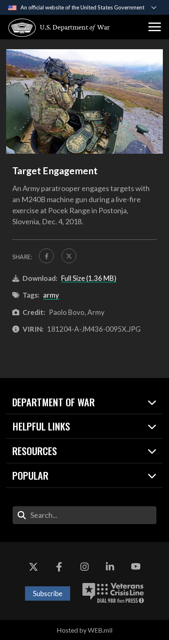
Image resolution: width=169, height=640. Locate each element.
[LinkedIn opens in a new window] (110, 566)
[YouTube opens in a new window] (136, 566)
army (51, 295)
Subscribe (47, 593)
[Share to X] (69, 255)
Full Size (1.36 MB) (88, 278)
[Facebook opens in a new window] (59, 566)
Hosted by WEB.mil (84, 630)
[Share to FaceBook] (46, 255)
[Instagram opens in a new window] (84, 566)
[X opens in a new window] (33, 566)
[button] (154, 27)
